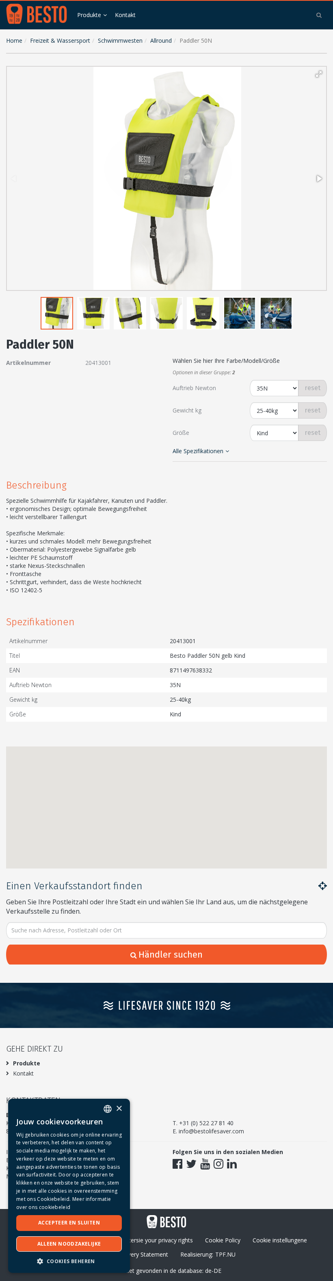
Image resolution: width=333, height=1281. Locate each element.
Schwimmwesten (120, 40)
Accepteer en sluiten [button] (69, 1222)
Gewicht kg (187, 410)
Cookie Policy (222, 1240)
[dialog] (69, 1186)
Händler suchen (170, 954)
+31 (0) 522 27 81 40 (206, 1123)
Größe (181, 432)
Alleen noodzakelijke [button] (69, 1243)
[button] (318, 74)
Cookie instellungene (280, 1240)
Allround (161, 40)
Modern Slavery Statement (133, 1254)
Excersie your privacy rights (157, 1240)
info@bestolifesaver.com (211, 1131)
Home (14, 40)
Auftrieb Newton (194, 388)
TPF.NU (225, 1254)
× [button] (119, 1109)
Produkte (89, 15)
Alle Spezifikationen (198, 451)
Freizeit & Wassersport (60, 40)
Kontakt (125, 15)
